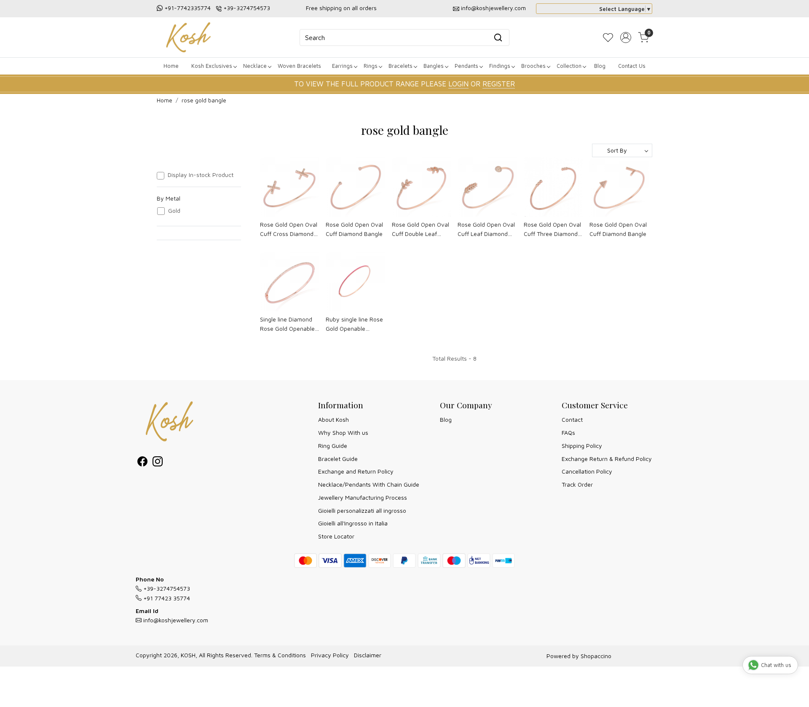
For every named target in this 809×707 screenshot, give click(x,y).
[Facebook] (142, 463)
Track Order (577, 484)
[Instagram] (157, 463)
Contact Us (632, 65)
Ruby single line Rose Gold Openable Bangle (354, 325)
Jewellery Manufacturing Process (362, 497)
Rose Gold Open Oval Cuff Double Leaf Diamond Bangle (420, 230)
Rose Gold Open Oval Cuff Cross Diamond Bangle (288, 230)
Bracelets (400, 65)
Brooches (533, 65)
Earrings (342, 65)
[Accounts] (626, 37)
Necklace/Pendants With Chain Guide (368, 484)
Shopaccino (596, 655)
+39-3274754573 (246, 7)
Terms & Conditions (280, 655)
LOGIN (458, 84)
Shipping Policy (582, 445)
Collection (569, 65)
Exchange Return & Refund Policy (607, 458)
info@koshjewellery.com (493, 7)
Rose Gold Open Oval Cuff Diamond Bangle (354, 229)
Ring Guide (332, 445)
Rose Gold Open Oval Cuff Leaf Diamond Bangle (486, 230)
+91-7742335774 (187, 7)
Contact (572, 419)
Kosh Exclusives (211, 65)
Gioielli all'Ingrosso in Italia (353, 523)
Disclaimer (367, 655)
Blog (599, 65)
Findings (499, 65)
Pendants (466, 65)
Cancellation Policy (587, 471)
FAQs (568, 432)
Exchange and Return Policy (356, 471)
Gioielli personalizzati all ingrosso (362, 510)
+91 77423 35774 (166, 598)
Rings (371, 65)
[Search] (498, 37)
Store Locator (336, 536)
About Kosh (333, 419)
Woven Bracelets (299, 65)
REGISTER (498, 84)
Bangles (433, 65)
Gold (174, 210)
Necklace (255, 65)
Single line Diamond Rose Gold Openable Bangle (287, 325)
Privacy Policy (330, 655)
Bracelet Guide (338, 458)
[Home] (188, 37)
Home (171, 65)
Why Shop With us (343, 432)
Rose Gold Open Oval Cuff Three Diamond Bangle (552, 230)
